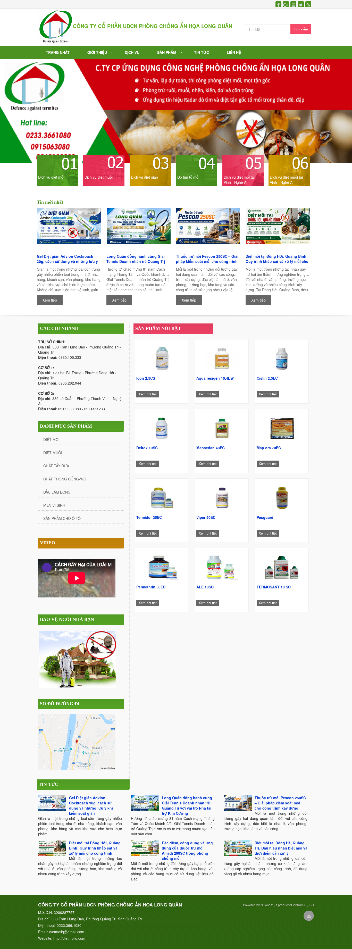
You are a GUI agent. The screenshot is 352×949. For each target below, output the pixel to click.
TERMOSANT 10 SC (274, 586)
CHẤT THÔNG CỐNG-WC (64, 478)
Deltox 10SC (147, 447)
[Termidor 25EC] (161, 497)
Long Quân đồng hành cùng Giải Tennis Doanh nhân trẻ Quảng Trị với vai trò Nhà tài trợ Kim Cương (135, 259)
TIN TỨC (48, 784)
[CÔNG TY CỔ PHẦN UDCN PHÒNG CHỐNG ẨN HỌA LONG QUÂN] (55, 26)
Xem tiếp (50, 300)
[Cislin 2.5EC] (282, 357)
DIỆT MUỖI (52, 452)
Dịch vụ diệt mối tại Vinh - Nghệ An (239, 179)
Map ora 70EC (269, 447)
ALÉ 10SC (205, 586)
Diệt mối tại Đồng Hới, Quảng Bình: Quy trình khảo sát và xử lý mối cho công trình (277, 259)
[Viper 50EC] (221, 497)
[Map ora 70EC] (282, 427)
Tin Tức (201, 52)
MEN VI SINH (54, 505)
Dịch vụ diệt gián (144, 177)
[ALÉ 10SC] (221, 566)
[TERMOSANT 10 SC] (282, 566)
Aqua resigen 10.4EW (215, 378)
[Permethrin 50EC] (161, 566)
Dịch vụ (132, 52)
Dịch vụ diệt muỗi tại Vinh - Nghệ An (286, 179)
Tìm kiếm (301, 29)
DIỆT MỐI (51, 439)
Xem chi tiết (148, 394)
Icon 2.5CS (145, 378)
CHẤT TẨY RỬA (56, 465)
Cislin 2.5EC (267, 378)
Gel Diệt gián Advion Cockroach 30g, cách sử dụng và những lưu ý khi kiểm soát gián (67, 259)
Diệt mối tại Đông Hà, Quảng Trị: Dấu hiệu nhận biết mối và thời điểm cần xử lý (281, 848)
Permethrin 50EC (150, 586)
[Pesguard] (282, 497)
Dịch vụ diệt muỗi (99, 177)
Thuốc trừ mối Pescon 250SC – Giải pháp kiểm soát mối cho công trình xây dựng (207, 259)
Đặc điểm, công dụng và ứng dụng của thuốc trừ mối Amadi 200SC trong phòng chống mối (187, 850)
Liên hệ (234, 52)
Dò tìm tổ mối (188, 177)
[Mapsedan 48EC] (221, 427)
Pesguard (265, 517)
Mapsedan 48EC (210, 447)
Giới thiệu (97, 52)
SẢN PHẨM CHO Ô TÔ (62, 518)
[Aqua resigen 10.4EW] (221, 357)
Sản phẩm (166, 52)
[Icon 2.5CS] (161, 357)
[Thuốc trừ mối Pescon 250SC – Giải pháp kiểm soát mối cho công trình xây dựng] (208, 230)
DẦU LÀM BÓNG (57, 492)
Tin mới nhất (50, 202)
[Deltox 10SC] (161, 427)
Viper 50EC (205, 517)
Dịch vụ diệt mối (51, 177)
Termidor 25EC (149, 517)
